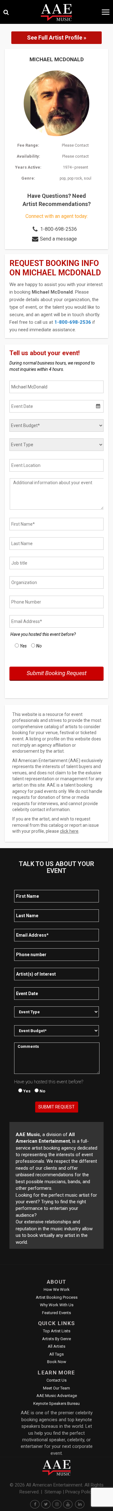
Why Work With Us (56, 1304)
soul (87, 178)
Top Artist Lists (56, 1331)
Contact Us (56, 1380)
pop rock (74, 178)
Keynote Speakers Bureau (56, 1403)
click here (69, 831)
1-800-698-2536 (58, 229)
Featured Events (56, 1312)
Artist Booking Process (57, 1297)
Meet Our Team (56, 1388)
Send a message (58, 239)
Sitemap (53, 1492)
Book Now (56, 1361)
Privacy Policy (79, 1492)
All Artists (56, 1346)
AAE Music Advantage (56, 1395)
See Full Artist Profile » (56, 37)
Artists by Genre (56, 1338)
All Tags (56, 1354)
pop (63, 178)
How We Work (57, 1289)
